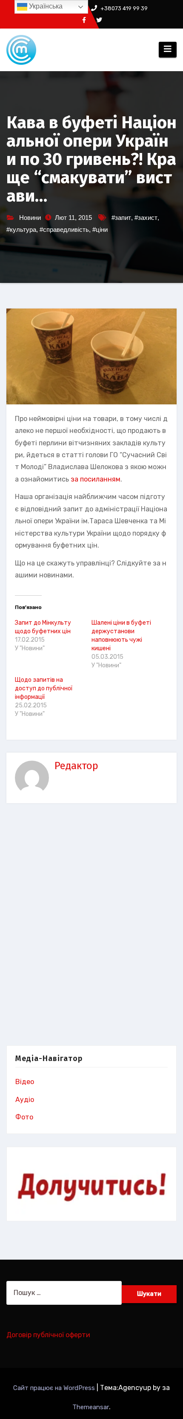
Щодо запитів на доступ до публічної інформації (43, 688)
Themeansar (90, 1407)
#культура (21, 229)
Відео (24, 1082)
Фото (24, 1117)
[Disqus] (91, 926)
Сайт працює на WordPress (55, 1388)
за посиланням (95, 479)
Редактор (76, 766)
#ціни (100, 229)
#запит (121, 217)
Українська (45, 6)
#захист (145, 217)
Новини (30, 217)
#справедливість (64, 229)
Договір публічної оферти (48, 1335)
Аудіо (24, 1100)
